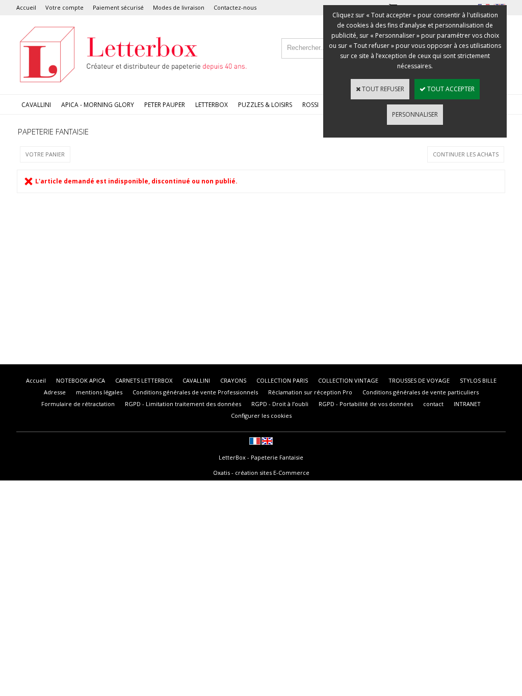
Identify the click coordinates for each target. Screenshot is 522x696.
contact (433, 404)
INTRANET (467, 404)
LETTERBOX (211, 104)
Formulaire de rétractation (78, 404)
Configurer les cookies (261, 415)
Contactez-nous (235, 7)
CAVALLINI (36, 104)
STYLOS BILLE (478, 380)
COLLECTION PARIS (282, 380)
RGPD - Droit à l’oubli (279, 404)
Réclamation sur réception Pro (310, 392)
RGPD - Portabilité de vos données (366, 404)
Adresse (55, 392)
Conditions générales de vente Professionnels (195, 392)
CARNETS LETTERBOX (143, 380)
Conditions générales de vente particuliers (420, 392)
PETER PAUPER (164, 104)
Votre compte (64, 7)
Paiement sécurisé (118, 7)
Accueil (26, 7)
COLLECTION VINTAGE (348, 380)
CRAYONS (233, 380)
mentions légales (99, 392)
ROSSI (310, 104)
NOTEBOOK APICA (80, 380)
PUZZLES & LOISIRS (265, 104)
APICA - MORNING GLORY (97, 104)
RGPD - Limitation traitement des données (183, 404)
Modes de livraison (178, 7)
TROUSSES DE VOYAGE (419, 380)
